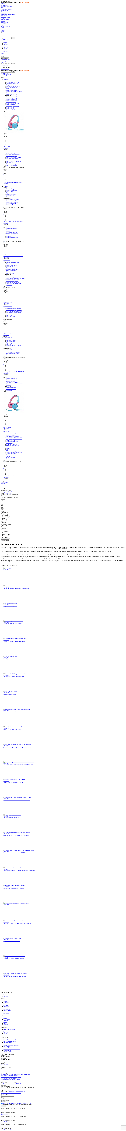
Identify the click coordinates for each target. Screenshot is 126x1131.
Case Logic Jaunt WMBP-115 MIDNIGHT (14, 371)
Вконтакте (6, 995)
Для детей (6, 375)
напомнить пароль (5, 59)
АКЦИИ (3, 3)
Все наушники (4, 5)
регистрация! (4, 61)
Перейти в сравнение (9, 1121)
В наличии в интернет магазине (10, 497)
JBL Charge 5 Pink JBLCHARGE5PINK (13, 221)
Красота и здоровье (5, 17)
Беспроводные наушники (7, 6)
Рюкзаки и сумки (5, 10)
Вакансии (6, 1024)
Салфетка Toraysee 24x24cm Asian (12, 476)
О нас (5, 43)
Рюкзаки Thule (7, 1047)
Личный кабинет (5, 22)
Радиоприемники (5, 19)
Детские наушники (8, 1043)
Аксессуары (6, 431)
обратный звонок (5, 69)
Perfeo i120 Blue (7, 333)
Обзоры (2, 31)
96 (8, 493)
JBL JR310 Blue (7, 146)
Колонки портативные (24, 1074)
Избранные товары (5, 25)
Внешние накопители (12, 1075)
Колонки (6, 186)
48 (7, 493)
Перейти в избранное (9, 1129)
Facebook (6, 996)
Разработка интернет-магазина (11, 1083)
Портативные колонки (6, 9)
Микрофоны (4, 11)
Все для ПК (3, 13)
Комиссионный (7, 1007)
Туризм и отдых (7, 1050)
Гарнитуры (6, 150)
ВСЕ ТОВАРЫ (6, 496)
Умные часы (4, 15)
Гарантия (3, 28)
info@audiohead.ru (5, 1064)
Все (11, 493)
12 (6, 493)
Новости (3, 30)
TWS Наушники (8, 1042)
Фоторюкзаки (7, 1046)
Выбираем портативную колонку (12, 1045)
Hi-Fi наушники (12, 1078)
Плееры (2, 18)
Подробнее (6, 148)
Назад (2, 481)
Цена (9, 492)
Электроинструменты (6, 1079)
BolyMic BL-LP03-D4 (9, 302)
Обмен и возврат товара (9, 1029)
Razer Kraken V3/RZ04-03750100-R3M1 (13, 182)
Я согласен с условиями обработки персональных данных (16, 1103)
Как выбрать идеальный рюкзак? (12, 1049)
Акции (5, 42)
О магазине (3, 23)
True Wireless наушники (15, 1077)
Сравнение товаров (5, 26)
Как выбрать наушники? (10, 1039)
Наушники (6, 79)
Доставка (3, 21)
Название (13, 492)
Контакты (6, 51)
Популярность (4, 492)
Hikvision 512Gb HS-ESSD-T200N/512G (13, 256)
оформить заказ (4, 1114)
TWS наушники (4, 7)
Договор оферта (7, 1031)
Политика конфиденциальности (17, 1091)
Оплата (2, 27)
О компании (7, 1019)
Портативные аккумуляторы (8, 14)
